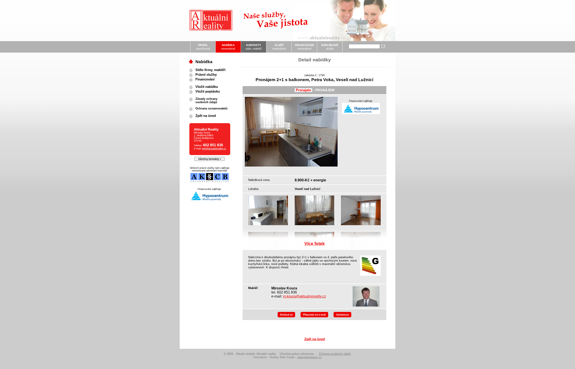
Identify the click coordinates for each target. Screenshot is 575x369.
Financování (205, 79)
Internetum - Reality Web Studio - (287, 357)
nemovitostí (228, 47)
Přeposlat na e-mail (314, 314)
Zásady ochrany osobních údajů (206, 100)
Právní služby (206, 74)
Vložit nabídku (206, 87)
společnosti (203, 47)
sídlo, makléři (253, 47)
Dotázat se (286, 314)
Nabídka (203, 61)
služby (329, 47)
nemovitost (279, 47)
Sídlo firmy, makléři (210, 70)
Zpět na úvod (314, 339)
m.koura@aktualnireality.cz (304, 296)
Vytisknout (342, 314)
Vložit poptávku (207, 91)
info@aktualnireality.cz (214, 148)
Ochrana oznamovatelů (211, 108)
